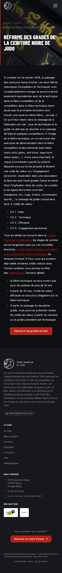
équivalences (17, 272)
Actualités (9, 447)
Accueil (7, 23)
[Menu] (55, 6)
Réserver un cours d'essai (29, 539)
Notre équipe (11, 436)
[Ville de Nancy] (24, 512)
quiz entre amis (40, 556)
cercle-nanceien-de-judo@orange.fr (25, 496)
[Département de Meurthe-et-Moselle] (11, 512)
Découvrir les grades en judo (31, 330)
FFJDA (23, 561)
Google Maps (15, 486)
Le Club (8, 431)
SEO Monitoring (12, 556)
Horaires (8, 441)
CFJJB (38, 561)
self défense (23, 390)
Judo (16, 23)
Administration (11, 463)
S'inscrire (9, 452)
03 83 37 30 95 (16, 491)
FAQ (6, 458)
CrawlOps (27, 556)
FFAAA (31, 561)
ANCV (45, 561)
